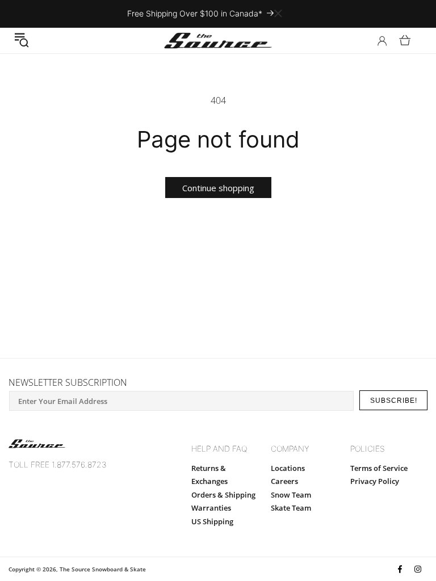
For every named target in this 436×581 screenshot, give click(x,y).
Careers (284, 481)
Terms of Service (379, 468)
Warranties (211, 508)
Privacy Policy (374, 481)
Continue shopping (218, 187)
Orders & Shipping (223, 495)
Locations (288, 468)
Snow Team (291, 495)
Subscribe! (393, 401)
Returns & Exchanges (209, 474)
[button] (21, 40)
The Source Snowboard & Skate (103, 569)
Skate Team (291, 508)
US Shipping (212, 521)
